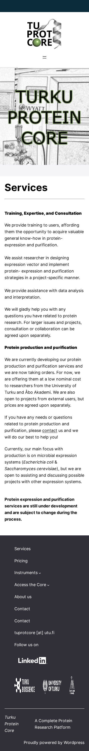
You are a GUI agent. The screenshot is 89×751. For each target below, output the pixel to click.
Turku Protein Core (12, 724)
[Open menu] (44, 57)
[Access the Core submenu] (48, 585)
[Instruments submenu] (40, 573)
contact (49, 430)
